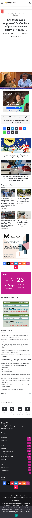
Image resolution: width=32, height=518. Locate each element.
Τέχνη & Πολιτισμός (7, 451)
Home (4, 14)
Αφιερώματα (5, 470)
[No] (30, 512)
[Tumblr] (16, 128)
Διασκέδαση (5, 467)
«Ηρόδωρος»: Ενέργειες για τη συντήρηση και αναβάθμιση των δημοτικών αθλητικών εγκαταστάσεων (8, 223)
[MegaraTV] (11, 3)
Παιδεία (4, 459)
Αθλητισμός (5, 445)
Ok (16, 515)
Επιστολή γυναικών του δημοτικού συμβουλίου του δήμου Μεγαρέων (23, 200)
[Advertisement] (16, 56)
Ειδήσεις (4, 437)
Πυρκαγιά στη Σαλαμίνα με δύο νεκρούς (12, 389)
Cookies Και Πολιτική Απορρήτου (12, 505)
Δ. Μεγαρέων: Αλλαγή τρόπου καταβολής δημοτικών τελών (23, 222)
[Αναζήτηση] (30, 4)
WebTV (4, 448)
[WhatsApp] (4, 132)
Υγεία (3, 462)
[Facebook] (4, 128)
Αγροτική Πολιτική (7, 473)
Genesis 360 (27, 503)
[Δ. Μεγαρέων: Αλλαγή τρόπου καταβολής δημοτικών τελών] (24, 215)
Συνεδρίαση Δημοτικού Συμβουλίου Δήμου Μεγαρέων (16, 121)
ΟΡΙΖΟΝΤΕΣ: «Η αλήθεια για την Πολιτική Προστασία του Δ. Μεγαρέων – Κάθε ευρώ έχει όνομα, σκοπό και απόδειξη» (16, 380)
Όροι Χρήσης (25, 505)
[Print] (16, 132)
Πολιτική (4, 443)
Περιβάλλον (5, 464)
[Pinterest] (20, 128)
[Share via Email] (12, 132)
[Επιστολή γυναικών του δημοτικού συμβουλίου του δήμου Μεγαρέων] (24, 193)
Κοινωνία (4, 440)
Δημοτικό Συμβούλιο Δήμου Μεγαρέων (16, 117)
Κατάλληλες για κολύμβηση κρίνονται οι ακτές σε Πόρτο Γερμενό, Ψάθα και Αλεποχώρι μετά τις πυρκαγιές (15, 365)
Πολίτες (4, 454)
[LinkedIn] (12, 128)
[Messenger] (24, 128)
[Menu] (2, 4)
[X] (8, 128)
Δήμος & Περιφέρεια (12, 14)
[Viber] (8, 132)
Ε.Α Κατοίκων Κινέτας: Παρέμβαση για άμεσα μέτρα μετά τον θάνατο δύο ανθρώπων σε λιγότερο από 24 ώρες (16, 345)
